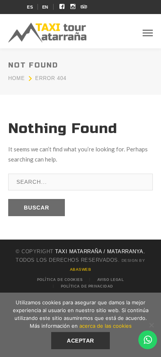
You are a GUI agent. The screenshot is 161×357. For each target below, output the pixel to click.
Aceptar (80, 340)
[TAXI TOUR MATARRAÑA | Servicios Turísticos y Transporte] (47, 31)
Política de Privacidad (87, 286)
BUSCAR (36, 207)
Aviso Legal (110, 280)
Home (16, 78)
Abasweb (80, 269)
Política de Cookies (60, 280)
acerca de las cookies (105, 326)
